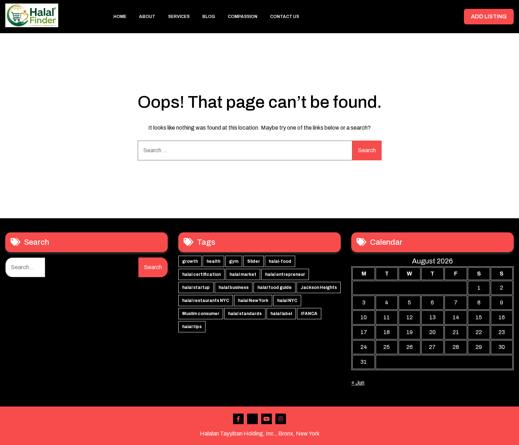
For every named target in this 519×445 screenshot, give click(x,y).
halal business (234, 287)
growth (190, 261)
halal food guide (274, 287)
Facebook (238, 419)
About (147, 16)
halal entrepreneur (285, 274)
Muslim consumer (200, 313)
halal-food (280, 261)
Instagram (280, 419)
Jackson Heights (318, 287)
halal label (281, 313)
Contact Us (284, 16)
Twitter (252, 419)
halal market (242, 274)
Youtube (266, 419)
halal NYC (287, 300)
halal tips (192, 326)
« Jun (357, 383)
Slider (253, 261)
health (213, 261)
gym (233, 261)
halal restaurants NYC (205, 300)
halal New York (253, 300)
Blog (208, 16)
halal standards (245, 313)
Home (119, 16)
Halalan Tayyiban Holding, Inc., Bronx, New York (260, 434)
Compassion (242, 16)
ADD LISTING (489, 16)
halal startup (196, 287)
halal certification (201, 274)
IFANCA (309, 313)
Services (179, 16)
